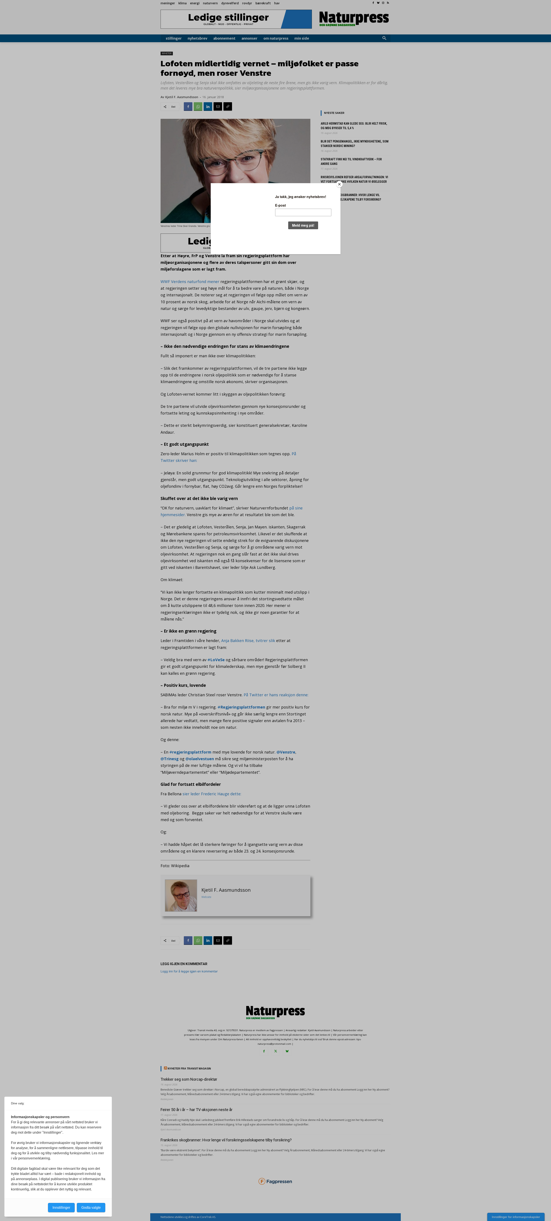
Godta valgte (91, 1207)
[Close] (339, 184)
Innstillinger (61, 1207)
